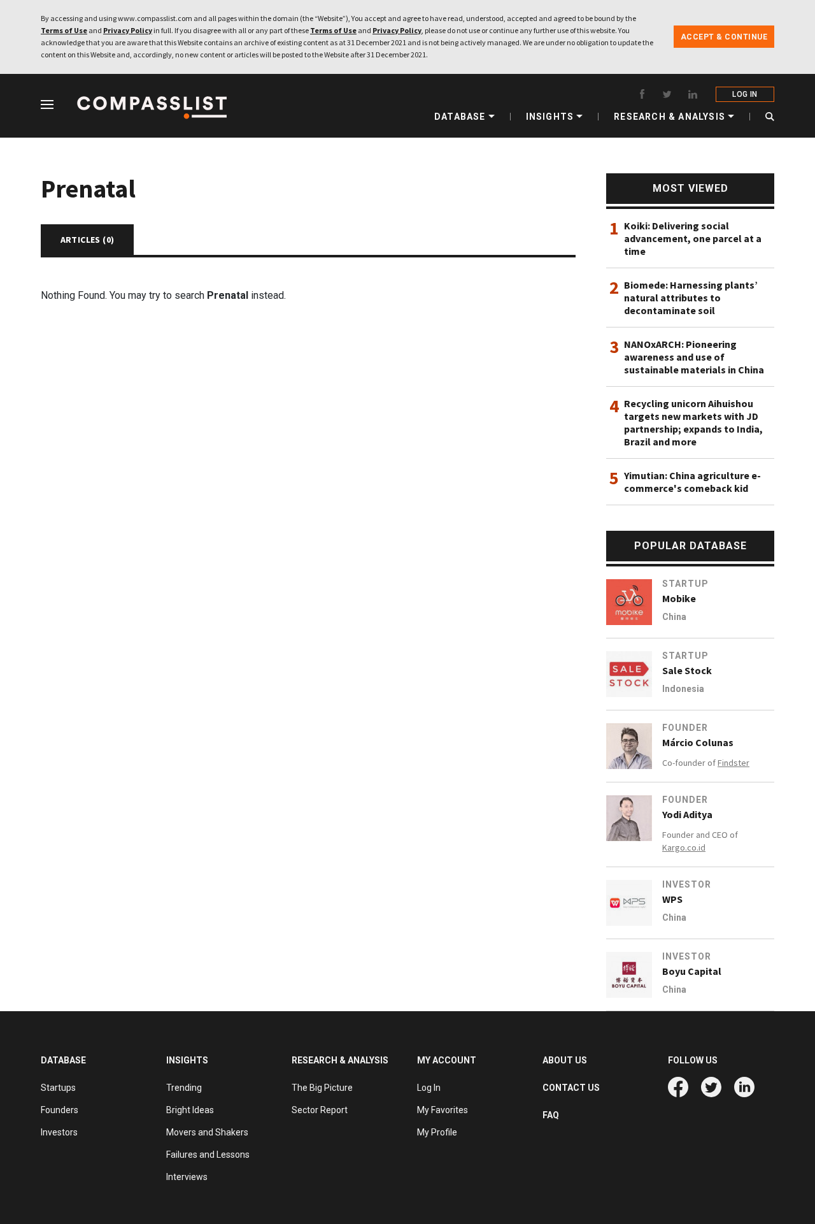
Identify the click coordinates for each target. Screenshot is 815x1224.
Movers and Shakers (207, 1132)
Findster (733, 762)
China (674, 616)
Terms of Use (64, 30)
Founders (59, 1110)
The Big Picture (322, 1088)
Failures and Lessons (208, 1154)
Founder (685, 727)
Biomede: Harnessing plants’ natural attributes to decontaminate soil (691, 297)
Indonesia (683, 688)
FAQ (550, 1115)
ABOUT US (564, 1060)
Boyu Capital (691, 971)
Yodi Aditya (687, 814)
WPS (672, 899)
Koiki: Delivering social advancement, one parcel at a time (693, 238)
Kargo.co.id (683, 847)
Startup (685, 583)
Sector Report (320, 1110)
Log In (429, 1088)
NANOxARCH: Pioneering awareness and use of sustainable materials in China (694, 357)
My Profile (437, 1132)
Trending (184, 1088)
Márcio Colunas (698, 742)
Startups (58, 1088)
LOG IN (744, 94)
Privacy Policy (127, 30)
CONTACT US (571, 1088)
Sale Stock (687, 670)
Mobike (679, 598)
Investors (59, 1132)
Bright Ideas (190, 1110)
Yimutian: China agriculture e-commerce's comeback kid (692, 481)
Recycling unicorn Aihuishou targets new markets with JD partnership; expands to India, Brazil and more (693, 422)
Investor (686, 884)
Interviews (187, 1177)
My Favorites (442, 1110)
